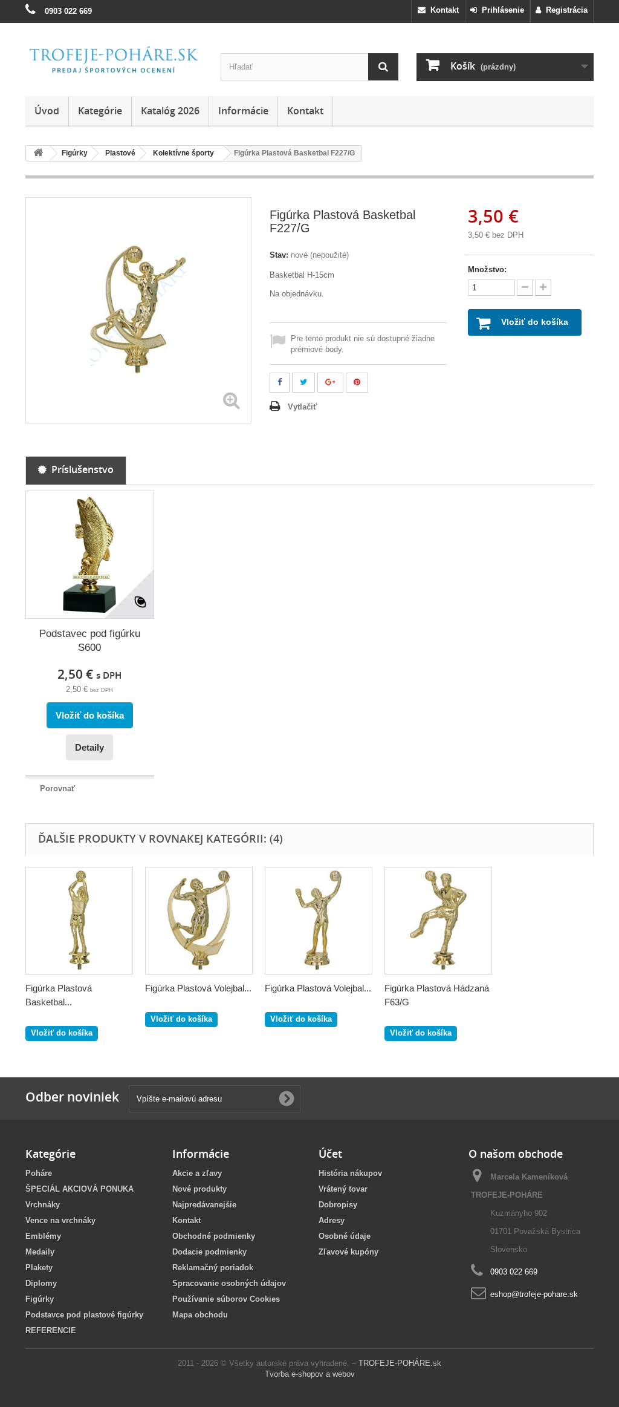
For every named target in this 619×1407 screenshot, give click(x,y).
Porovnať (57, 788)
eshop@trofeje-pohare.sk (534, 1294)
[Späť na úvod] (38, 153)
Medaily (39, 1251)
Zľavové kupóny (348, 1251)
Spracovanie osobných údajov (229, 1283)
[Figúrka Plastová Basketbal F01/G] (79, 920)
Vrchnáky (42, 1204)
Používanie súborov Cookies (226, 1299)
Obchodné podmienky (213, 1236)
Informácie (243, 110)
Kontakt (442, 10)
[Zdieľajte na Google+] (330, 383)
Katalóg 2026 (170, 110)
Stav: (279, 255)
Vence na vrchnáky (60, 1220)
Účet (330, 1153)
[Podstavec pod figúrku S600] (89, 555)
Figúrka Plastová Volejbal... (198, 988)
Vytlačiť (302, 406)
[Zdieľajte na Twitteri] (303, 383)
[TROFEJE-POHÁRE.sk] (114, 60)
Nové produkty (199, 1188)
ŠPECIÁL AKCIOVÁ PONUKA (79, 1188)
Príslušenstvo (80, 469)
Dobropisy (338, 1204)
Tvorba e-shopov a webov (310, 1374)
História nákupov (350, 1173)
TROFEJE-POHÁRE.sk (399, 1363)
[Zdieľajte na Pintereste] (357, 383)
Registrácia (564, 10)
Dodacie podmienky (209, 1251)
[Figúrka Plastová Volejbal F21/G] (318, 920)
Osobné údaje (345, 1236)
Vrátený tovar (343, 1188)
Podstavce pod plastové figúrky (84, 1314)
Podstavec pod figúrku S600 (89, 640)
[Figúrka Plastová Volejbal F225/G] (199, 920)
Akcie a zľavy (197, 1173)
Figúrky (39, 1299)
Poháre (38, 1173)
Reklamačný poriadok (212, 1267)
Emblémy (43, 1236)
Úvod (46, 110)
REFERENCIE (50, 1330)
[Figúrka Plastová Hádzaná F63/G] (438, 920)
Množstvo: (487, 269)
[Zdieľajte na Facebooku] (280, 383)
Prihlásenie (500, 10)
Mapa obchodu (200, 1314)
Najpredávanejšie (204, 1204)
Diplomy (41, 1283)
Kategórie (100, 110)
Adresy (332, 1220)
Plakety (39, 1267)
